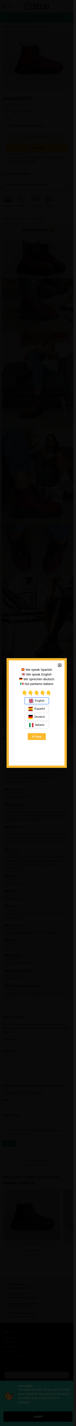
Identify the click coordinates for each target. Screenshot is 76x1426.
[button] (59, 665)
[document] (36, 713)
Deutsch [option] (39, 716)
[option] (36, 708)
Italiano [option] (39, 724)
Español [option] (39, 708)
